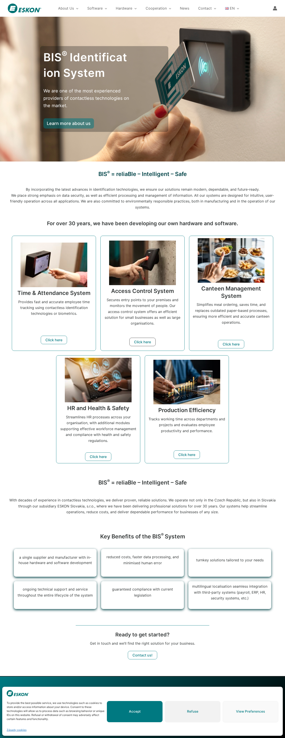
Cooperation (156, 8)
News (184, 8)
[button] (76, 8)
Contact (205, 8)
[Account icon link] (275, 8)
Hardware (124, 8)
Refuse (192, 711)
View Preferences (250, 711)
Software (95, 8)
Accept (135, 711)
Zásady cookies (16, 730)
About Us (66, 8)
